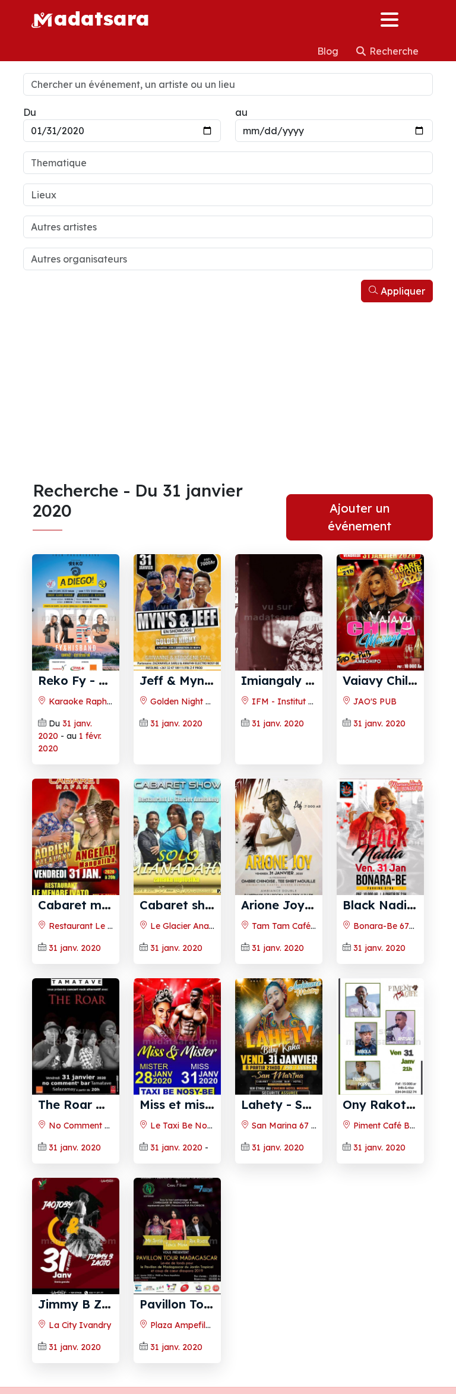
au (241, 112)
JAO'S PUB (374, 701)
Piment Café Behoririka (397, 1125)
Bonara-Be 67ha (385, 926)
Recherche (393, 51)
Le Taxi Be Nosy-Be (189, 1125)
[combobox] (228, 163)
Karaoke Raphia (80, 701)
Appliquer (401, 291)
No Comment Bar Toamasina (106, 1125)
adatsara (101, 17)
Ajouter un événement (359, 517)
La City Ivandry (78, 1325)
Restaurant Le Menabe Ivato (105, 926)
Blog (329, 51)
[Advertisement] (228, 391)
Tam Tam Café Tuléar (293, 926)
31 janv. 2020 (176, 723)
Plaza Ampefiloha (184, 1325)
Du (29, 112)
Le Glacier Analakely (190, 926)
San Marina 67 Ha (286, 1125)
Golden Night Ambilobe (195, 701)
